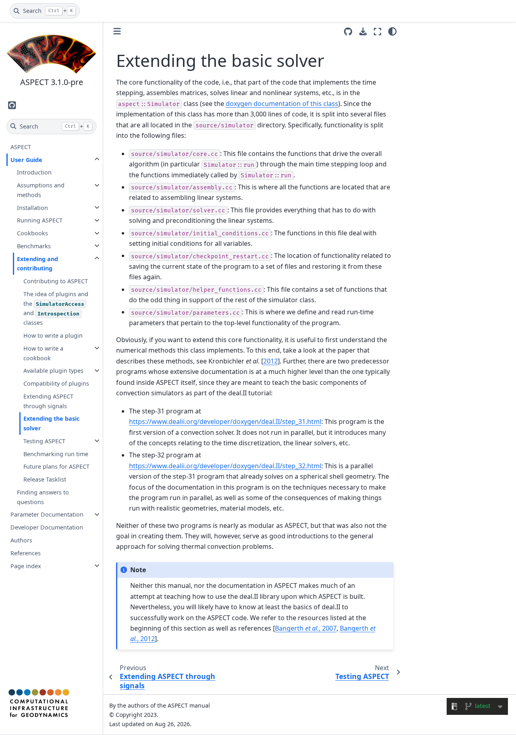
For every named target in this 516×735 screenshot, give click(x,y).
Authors (21, 540)
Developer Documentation (46, 527)
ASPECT (20, 146)
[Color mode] (392, 31)
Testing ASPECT (44, 440)
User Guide (26, 159)
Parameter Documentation (46, 514)
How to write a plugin (53, 335)
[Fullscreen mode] (377, 31)
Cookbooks (32, 233)
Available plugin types (53, 370)
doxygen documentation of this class (282, 103)
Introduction (34, 172)
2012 (270, 361)
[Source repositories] (348, 31)
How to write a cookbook (43, 352)
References (25, 552)
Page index (25, 565)
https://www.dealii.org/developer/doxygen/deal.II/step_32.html (225, 465)
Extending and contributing (37, 263)
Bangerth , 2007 (306, 628)
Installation (32, 207)
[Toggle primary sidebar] (117, 31)
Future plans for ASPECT (56, 466)
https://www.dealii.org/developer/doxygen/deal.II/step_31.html (225, 421)
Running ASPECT (39, 220)
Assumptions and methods (40, 190)
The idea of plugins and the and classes (55, 308)
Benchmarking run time (55, 453)
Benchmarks (34, 245)
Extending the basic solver (51, 423)
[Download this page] (363, 31)
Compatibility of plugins (56, 383)
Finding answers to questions (43, 497)
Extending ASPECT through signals (48, 400)
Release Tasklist (44, 479)
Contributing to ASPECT (55, 281)
